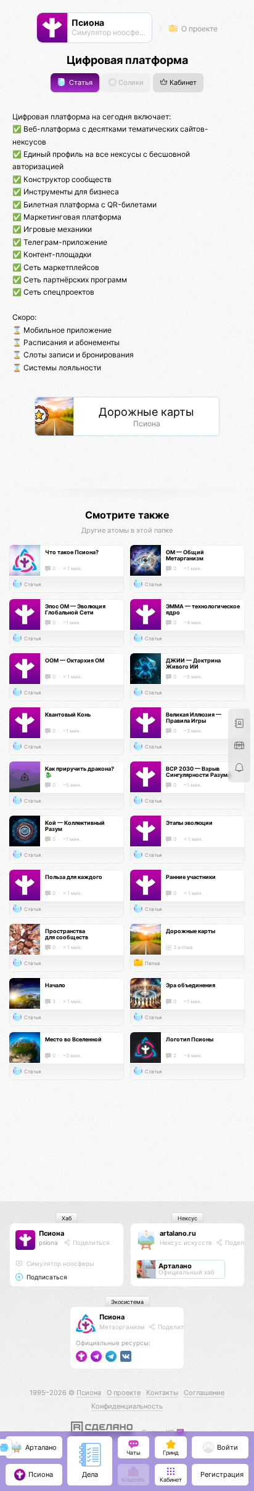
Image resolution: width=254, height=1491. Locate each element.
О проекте (198, 28)
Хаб (67, 1218)
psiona (48, 1242)
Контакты (162, 1392)
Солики (130, 83)
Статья (79, 83)
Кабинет (182, 83)
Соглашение (204, 1392)
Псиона (51, 1233)
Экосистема (127, 1301)
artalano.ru (178, 1233)
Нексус (187, 1218)
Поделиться (90, 1242)
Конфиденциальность (127, 1406)
